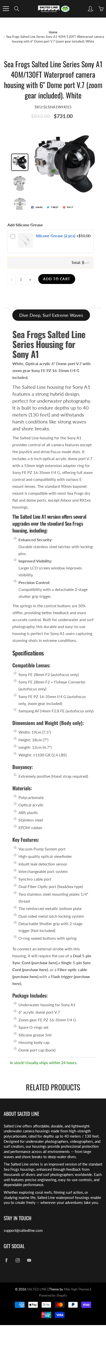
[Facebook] (6, 1260)
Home (53, 32)
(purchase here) (44, 962)
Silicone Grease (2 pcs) (55, 235)
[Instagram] (17, 1260)
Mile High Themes (76, 1289)
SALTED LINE (37, 1289)
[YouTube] (29, 1260)
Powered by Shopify (53, 1295)
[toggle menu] (5, 8)
